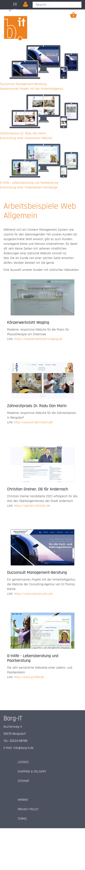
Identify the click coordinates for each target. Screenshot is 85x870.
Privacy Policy (28, 809)
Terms (22, 819)
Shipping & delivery (32, 771)
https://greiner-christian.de (32, 506)
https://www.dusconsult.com (33, 594)
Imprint (23, 800)
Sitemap (23, 781)
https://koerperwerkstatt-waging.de (38, 339)
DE (15, 4)
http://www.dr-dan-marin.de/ (33, 422)
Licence (23, 762)
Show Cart (73, 15)
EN (15, 10)
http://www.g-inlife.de (29, 677)
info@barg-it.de (23, 748)
